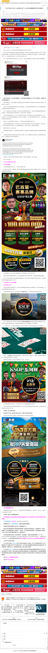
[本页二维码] (46, 649)
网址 (3, 639)
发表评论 (44, 5)
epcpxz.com (11, 549)
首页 (3, 3)
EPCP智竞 (30, 597)
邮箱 (4, 636)
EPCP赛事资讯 (7, 3)
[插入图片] (45, 633)
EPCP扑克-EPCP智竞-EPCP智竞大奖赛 (25, 650)
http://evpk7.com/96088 (32, 538)
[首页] (46, 639)
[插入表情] (43, 633)
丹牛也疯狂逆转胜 (14, 523)
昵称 (4, 634)
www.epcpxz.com (13, 47)
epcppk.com (14, 543)
